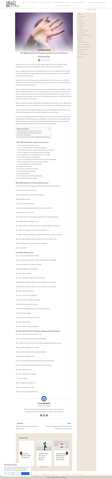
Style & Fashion (82, 54)
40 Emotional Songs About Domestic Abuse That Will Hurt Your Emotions (59, 426)
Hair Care (80, 28)
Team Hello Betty (46, 60)
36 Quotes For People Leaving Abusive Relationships (27, 426)
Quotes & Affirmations (96, 2)
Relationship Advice (83, 47)
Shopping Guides (82, 49)
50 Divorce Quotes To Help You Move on (26, 455)
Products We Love (83, 42)
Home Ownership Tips (84, 35)
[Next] (67, 453)
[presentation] (26, 446)
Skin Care (80, 52)
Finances (80, 21)
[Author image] (39, 60)
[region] (17, 469)
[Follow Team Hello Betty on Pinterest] (47, 415)
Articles (26, 2)
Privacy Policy (66, 474)
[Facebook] (92, 9)
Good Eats (80, 26)
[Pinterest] (95, 9)
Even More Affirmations (24, 135)
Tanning (79, 56)
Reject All (17, 473)
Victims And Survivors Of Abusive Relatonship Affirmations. (34, 137)
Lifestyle (34, 2)
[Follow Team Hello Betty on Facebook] (41, 415)
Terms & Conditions (79, 474)
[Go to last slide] (21, 453)
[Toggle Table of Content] (48, 129)
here (70, 105)
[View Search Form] (86, 9)
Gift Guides (80, 23)
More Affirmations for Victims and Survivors (30, 133)
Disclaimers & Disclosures (50, 474)
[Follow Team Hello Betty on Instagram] (44, 415)
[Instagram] (89, 9)
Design (79, 19)
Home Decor (81, 33)
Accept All (25, 473)
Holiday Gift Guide (82, 30)
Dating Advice (81, 16)
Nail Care (80, 40)
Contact (37, 474)
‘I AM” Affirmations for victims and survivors (29, 131)
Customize (8, 473)
